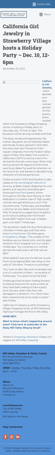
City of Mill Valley (12, 408)
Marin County (10, 412)
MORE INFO (9, 316)
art (13, 340)
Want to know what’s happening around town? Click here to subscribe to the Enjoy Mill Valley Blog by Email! (27, 324)
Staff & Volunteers (13, 391)
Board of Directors (13, 388)
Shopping (19, 337)
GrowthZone (44, 451)
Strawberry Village (15, 237)
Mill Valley (21, 340)
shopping (32, 340)
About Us (8, 385)
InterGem (20, 192)
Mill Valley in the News (15, 416)
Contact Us (9, 394)
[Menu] (41, 4)
